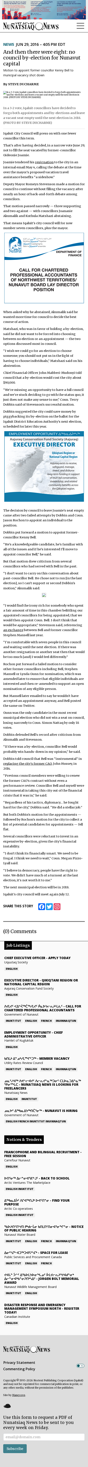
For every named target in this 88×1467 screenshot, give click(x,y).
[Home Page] (31, 26)
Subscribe (15, 1449)
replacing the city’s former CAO (27, 764)
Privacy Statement (19, 1362)
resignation (44, 162)
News (8, 44)
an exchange (13, 630)
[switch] (80, 1365)
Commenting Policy (19, 1369)
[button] (7, 1406)
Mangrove (18, 1395)
